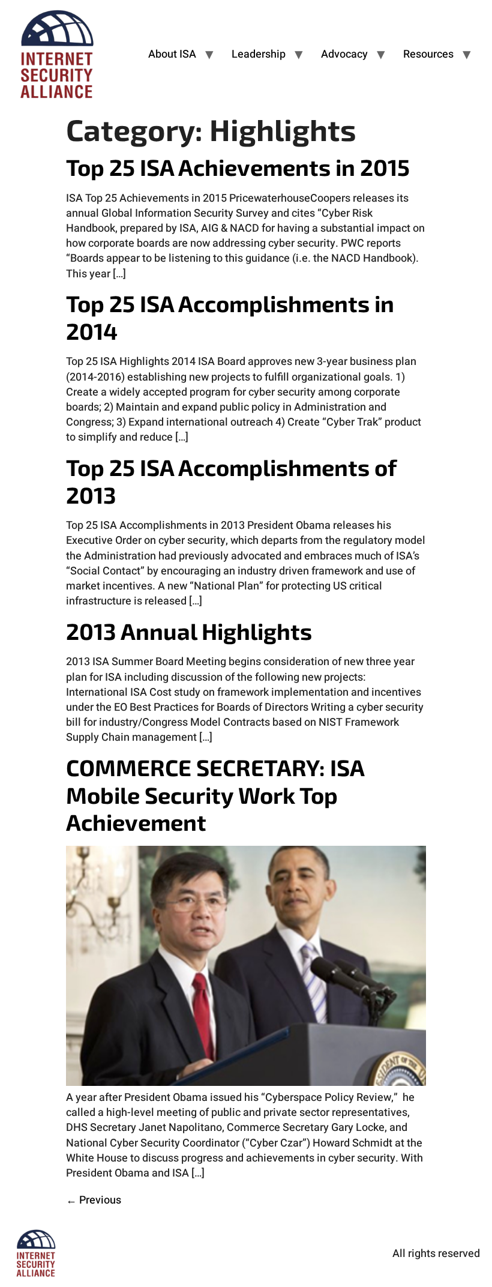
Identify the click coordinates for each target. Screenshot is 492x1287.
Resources (428, 54)
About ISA (172, 54)
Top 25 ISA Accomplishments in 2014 (230, 317)
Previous (93, 1200)
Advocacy (344, 54)
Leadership (259, 54)
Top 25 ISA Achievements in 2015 (238, 167)
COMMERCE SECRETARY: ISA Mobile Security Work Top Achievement (215, 794)
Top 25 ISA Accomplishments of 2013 (231, 480)
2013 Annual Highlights (189, 631)
